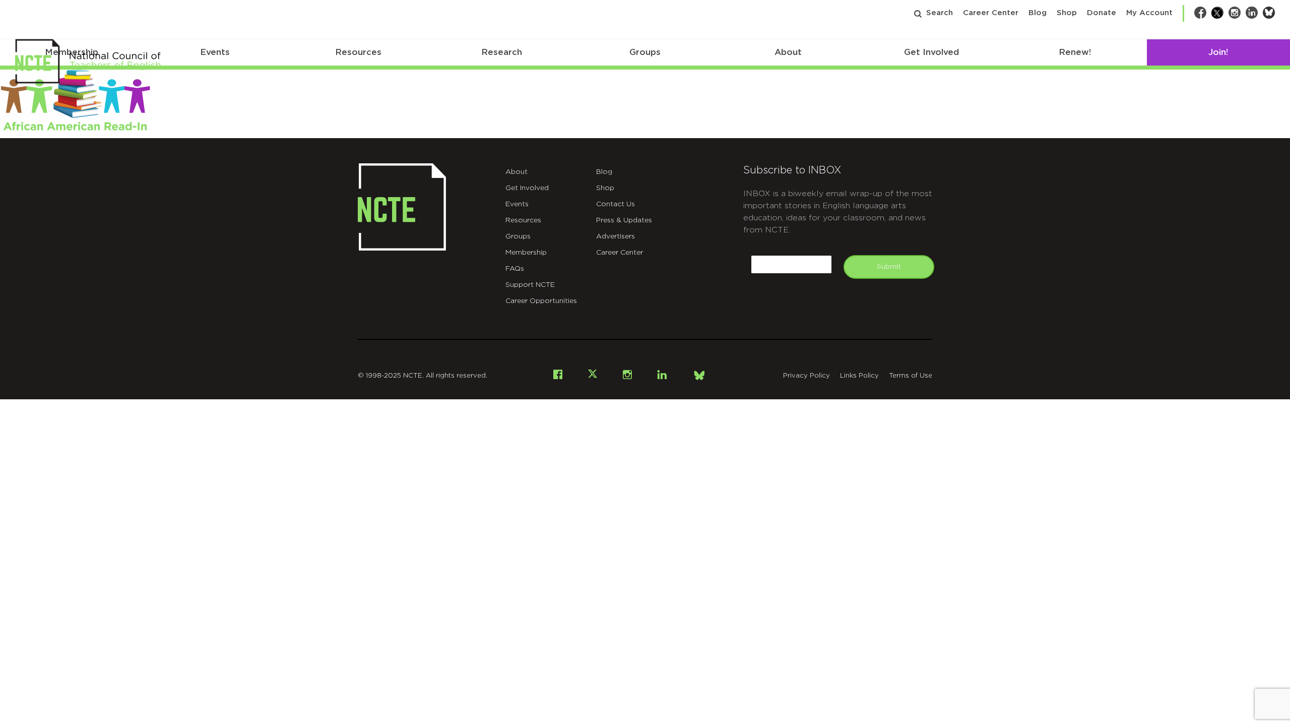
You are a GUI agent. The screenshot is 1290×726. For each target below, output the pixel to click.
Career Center (990, 13)
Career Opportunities (541, 301)
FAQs (514, 268)
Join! (1218, 52)
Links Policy (859, 376)
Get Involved (931, 52)
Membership (526, 252)
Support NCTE (530, 284)
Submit (889, 266)
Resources (358, 52)
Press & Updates (624, 220)
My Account (1149, 13)
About (788, 52)
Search (939, 13)
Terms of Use (910, 376)
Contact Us (615, 204)
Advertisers (615, 236)
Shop (1067, 13)
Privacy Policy (806, 376)
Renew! (1075, 52)
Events (215, 52)
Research (501, 52)
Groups (645, 52)
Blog (1037, 13)
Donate (1101, 13)
